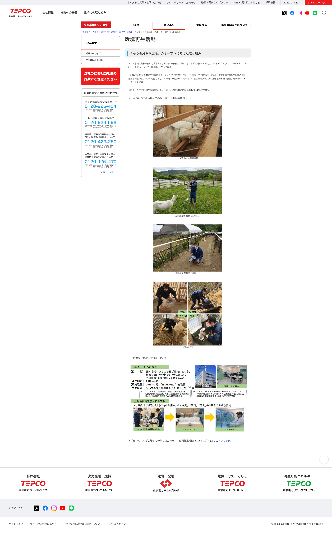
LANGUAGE (291, 2)
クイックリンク (316, 2)
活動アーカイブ (118, 32)
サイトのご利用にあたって (44, 523)
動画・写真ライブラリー (214, 2)
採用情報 (270, 2)
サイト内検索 (324, 13)
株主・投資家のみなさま (246, 2)
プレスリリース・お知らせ (181, 2)
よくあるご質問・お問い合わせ (144, 2)
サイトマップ (16, 523)
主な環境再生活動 (94, 60)
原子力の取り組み (95, 12)
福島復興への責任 (90, 32)
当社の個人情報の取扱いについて (84, 523)
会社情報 (48, 12)
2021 (129, 32)
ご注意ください (117, 523)
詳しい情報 (108, 172)
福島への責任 (69, 12)
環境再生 (105, 32)
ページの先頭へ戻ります (324, 459)
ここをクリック (221, 440)
